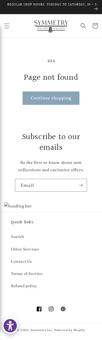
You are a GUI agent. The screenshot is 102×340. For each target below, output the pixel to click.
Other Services (25, 249)
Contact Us (21, 261)
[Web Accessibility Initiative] (10, 326)
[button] (7, 26)
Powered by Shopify (69, 330)
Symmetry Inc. (41, 330)
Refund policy (24, 285)
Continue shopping (51, 97)
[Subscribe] (81, 185)
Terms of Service (27, 273)
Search (17, 236)
